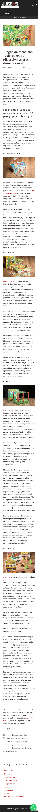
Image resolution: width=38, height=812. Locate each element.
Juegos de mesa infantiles (16, 735)
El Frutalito (7, 281)
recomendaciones (25, 738)
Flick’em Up (8, 577)
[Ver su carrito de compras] (36, 5)
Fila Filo (6, 410)
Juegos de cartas (11, 777)
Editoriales (8, 771)
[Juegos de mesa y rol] (10, 5)
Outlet (6, 793)
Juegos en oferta (11, 787)
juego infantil (11, 738)
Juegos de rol (9, 783)
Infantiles (8, 774)
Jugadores (8, 790)
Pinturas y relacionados (14, 796)
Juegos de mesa (10, 780)
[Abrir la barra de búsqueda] (33, 5)
